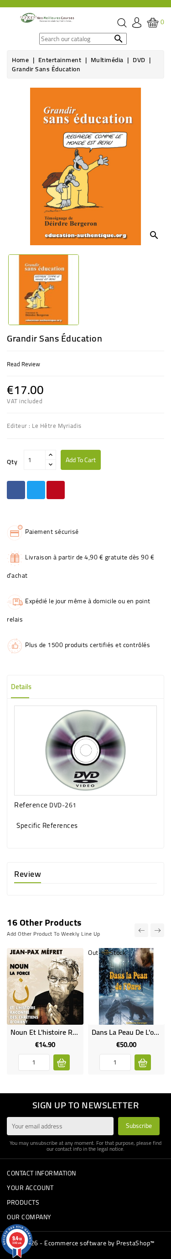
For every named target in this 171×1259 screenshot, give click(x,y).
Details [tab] (21, 686)
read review (23, 364)
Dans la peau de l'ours (128, 1032)
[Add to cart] (61, 1062)
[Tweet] (36, 490)
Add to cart (81, 460)
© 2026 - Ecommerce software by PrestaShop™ (86, 1243)
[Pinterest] (56, 490)
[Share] (16, 490)
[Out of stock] (143, 1062)
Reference (31, 804)
